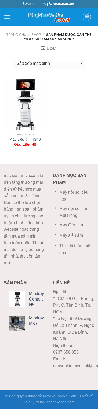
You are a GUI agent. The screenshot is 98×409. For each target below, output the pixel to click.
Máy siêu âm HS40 (25, 139)
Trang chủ (16, 35)
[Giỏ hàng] (87, 17)
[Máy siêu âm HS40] (25, 104)
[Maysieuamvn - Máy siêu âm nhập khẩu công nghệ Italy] (49, 17)
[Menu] (7, 17)
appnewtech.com (60, 402)
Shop (36, 35)
